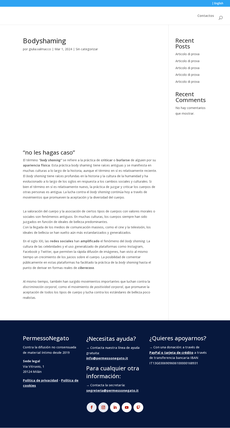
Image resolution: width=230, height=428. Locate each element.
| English (217, 3)
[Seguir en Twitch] (138, 407)
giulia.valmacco (40, 49)
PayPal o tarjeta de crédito (171, 352)
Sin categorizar (87, 49)
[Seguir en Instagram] (103, 407)
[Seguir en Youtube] (127, 407)
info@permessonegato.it (107, 358)
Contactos (205, 16)
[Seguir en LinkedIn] (115, 407)
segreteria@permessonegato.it (112, 390)
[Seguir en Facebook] (92, 407)
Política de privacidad (40, 380)
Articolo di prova (187, 54)
